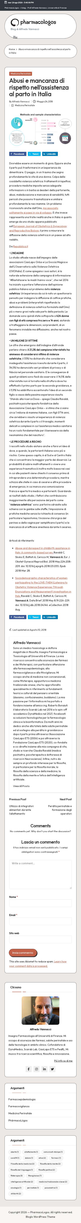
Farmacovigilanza (18, 1106)
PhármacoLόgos (18, 1120)
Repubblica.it (20, 246)
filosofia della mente (50, 1164)
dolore (29, 1158)
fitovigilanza (34, 1175)
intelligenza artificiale (22, 1182)
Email (13, 915)
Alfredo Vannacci (27, 642)
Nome (13, 897)
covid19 (15, 1158)
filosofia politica (47, 1170)
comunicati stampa (53, 1152)
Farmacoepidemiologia (21, 1099)
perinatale (33, 1188)
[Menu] (15, 37)
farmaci (56, 1158)
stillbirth (16, 1193)
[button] (21, 786)
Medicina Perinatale (21, 73)
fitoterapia (16, 1175)
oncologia (16, 1188)
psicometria (51, 1188)
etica (42, 1158)
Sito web (14, 933)
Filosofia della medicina (22, 1164)
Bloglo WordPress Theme (40, 1216)
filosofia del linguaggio (22, 1170)
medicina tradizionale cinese (53, 1182)
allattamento (31, 1152)
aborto (15, 1152)
